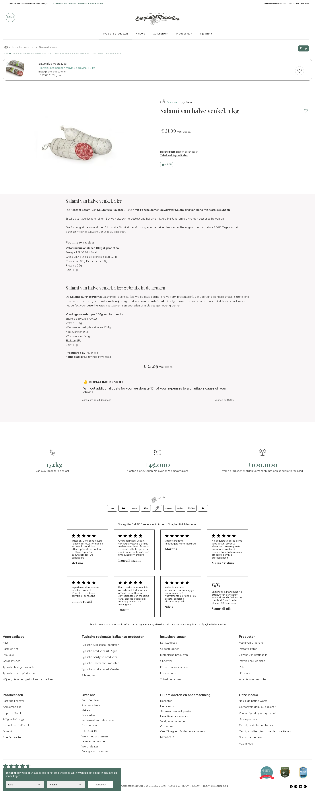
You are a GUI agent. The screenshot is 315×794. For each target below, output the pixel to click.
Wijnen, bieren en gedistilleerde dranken (28, 679)
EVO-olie (8, 655)
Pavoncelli (172, 102)
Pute (242, 667)
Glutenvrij (166, 661)
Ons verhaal (88, 715)
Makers (85, 710)
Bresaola (244, 673)
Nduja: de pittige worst (253, 701)
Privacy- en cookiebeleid (215, 786)
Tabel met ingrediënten (174, 155)
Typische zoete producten (19, 673)
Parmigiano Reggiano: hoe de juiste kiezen (265, 731)
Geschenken (160, 33)
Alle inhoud (246, 743)
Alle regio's (88, 675)
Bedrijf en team (90, 700)
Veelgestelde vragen (173, 721)
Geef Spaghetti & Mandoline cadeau (182, 731)
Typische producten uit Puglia (99, 651)
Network (166, 737)
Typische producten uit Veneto (100, 669)
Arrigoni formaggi (13, 719)
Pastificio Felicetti (13, 701)
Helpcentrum (168, 706)
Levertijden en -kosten (174, 716)
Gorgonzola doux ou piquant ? (257, 707)
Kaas (6, 643)
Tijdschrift (206, 33)
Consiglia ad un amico (94, 751)
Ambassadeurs (90, 705)
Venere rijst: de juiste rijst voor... (258, 713)
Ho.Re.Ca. (87, 731)
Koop (303, 48)
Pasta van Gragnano (251, 643)
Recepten (166, 701)
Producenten (184, 33)
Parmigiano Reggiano (252, 661)
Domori (7, 731)
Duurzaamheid (90, 725)
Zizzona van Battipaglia (253, 655)
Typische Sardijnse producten (99, 657)
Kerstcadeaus (168, 643)
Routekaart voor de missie (97, 720)
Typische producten (115, 33)
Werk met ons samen (94, 736)
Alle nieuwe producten (253, 679)
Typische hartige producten (19, 667)
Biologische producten (174, 655)
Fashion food (168, 673)
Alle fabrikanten (12, 737)
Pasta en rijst (10, 649)
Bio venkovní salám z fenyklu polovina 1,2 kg (66, 68)
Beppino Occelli (12, 713)
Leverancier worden (93, 741)
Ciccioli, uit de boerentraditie (256, 725)
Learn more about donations (96, 400)
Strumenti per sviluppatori (176, 711)
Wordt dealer (89, 746)
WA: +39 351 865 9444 (299, 3)
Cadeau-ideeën (169, 649)
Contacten (166, 726)
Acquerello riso (12, 707)
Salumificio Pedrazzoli (16, 725)
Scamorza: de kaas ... (251, 737)
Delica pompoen (249, 719)
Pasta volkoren (248, 649)
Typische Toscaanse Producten (100, 663)
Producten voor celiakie (174, 667)
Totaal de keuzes (170, 679)
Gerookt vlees (11, 661)
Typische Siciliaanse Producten (100, 645)
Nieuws (140, 33)
